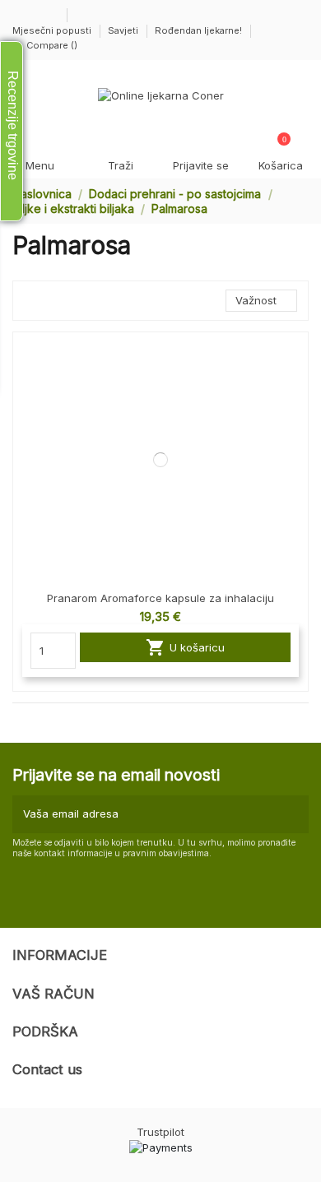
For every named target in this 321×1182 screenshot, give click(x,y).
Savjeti (124, 30)
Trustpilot (160, 1131)
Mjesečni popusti (53, 30)
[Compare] (295, 357)
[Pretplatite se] (294, 814)
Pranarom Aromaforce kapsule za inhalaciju (160, 598)
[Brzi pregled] (295, 385)
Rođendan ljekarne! (198, 30)
